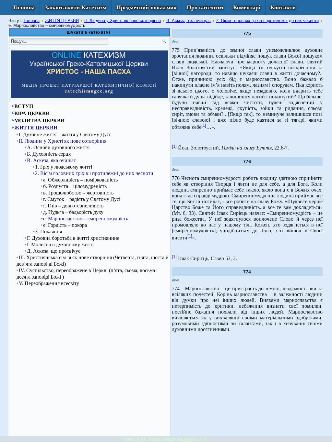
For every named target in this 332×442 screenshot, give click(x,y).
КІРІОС (130, 439)
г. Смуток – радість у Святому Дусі (81, 199)
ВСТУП (23, 106)
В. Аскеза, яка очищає (188, 20)
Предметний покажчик (146, 7)
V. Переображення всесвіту (49, 283)
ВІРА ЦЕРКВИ (32, 113)
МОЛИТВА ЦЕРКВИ (39, 120)
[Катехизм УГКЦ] (89, 96)
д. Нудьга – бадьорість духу (73, 212)
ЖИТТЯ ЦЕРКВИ (62, 20)
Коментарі (246, 7)
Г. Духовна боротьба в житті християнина (73, 238)
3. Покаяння (48, 231)
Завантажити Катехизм (75, 7)
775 (247, 33)
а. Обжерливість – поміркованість (80, 179)
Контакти (283, 7)
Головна (24, 7)
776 (247, 161)
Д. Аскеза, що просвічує (53, 251)
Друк (175, 41)
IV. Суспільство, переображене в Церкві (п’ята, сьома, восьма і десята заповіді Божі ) (87, 274)
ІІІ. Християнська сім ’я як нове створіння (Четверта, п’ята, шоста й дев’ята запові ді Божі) (93, 261)
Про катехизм (205, 7)
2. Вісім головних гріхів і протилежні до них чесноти (267, 20)
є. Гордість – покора (65, 225)
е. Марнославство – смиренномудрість (85, 218)
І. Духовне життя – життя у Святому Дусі (64, 134)
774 (247, 271)
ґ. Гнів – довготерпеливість (73, 205)
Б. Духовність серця (49, 154)
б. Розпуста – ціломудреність (75, 186)
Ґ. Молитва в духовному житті (60, 244)
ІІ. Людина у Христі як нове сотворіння (122, 20)
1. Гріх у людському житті (63, 167)
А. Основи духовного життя (58, 147)
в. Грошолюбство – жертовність (78, 192)
